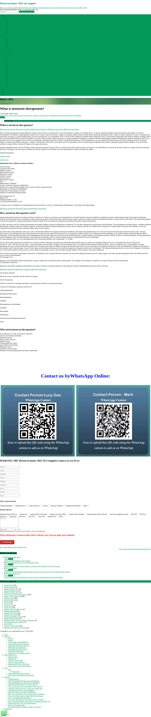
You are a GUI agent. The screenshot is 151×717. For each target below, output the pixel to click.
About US (7, 17)
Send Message (7, 542)
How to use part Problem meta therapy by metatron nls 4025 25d (29, 82)
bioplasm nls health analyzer (13, 617)
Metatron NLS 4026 (10, 615)
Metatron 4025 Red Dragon (13, 609)
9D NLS (7, 604)
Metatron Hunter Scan (11, 591)
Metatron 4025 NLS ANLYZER (18, 45)
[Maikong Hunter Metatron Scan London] (12, 557)
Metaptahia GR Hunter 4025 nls (18, 26)
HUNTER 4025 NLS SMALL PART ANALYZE (24, 87)
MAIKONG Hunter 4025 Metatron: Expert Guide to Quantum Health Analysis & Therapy (33, 577)
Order (6, 93)
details (6, 559)
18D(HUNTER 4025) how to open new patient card (25, 69)
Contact (6, 95)
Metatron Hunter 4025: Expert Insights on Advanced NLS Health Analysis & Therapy (32, 566)
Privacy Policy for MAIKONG (18, 22)
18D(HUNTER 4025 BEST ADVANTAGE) (23, 65)
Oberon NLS (8, 605)
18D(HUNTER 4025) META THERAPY (22, 73)
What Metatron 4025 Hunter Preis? (13, 547)
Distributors (8, 89)
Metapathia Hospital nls (16, 32)
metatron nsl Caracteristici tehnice (19, 34)
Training (7, 58)
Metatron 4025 (13, 37)
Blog (9, 50)
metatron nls (4, 160)
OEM (6, 91)
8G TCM (7, 624)
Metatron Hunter (9, 587)
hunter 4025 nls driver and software (19, 46)
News (6, 48)
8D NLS (7, 602)
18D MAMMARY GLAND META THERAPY (24, 63)
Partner (10, 21)
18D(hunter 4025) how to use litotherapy (21, 71)
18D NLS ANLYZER (15, 41)
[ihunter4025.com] (43, 8)
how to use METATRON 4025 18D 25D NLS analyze (26, 80)
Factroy (10, 19)
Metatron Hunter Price (11, 618)
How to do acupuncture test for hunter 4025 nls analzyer (26, 74)
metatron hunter (5, 156)
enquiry (2, 117)
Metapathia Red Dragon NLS (17, 30)
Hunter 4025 (12, 39)
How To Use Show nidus (16, 86)
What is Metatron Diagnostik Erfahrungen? (135, 549)
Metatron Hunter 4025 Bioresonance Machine (19, 620)
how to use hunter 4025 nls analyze (19, 78)
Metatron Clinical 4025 (11, 593)
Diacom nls (16, 52)
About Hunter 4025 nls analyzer (18, 24)
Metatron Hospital (10, 611)
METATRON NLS (10, 35)
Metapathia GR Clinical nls (17, 28)
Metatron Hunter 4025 (11, 589)
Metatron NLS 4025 (10, 613)
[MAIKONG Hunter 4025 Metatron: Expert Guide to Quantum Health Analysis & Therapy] (12, 574)
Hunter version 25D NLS (16, 43)
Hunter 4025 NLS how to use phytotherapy (22, 84)
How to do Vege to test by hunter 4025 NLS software (25, 76)
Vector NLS (8, 607)
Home (6, 15)
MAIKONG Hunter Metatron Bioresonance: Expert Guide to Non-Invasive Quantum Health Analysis (37, 572)
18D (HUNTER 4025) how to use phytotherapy (24, 61)
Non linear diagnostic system (13, 622)
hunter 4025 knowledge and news (19, 54)
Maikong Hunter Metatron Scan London (17, 561)
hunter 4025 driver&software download (21, 56)
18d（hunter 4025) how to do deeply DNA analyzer (25, 67)
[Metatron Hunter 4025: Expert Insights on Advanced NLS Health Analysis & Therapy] (21, 563)
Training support (13, 59)
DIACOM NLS (9, 600)
